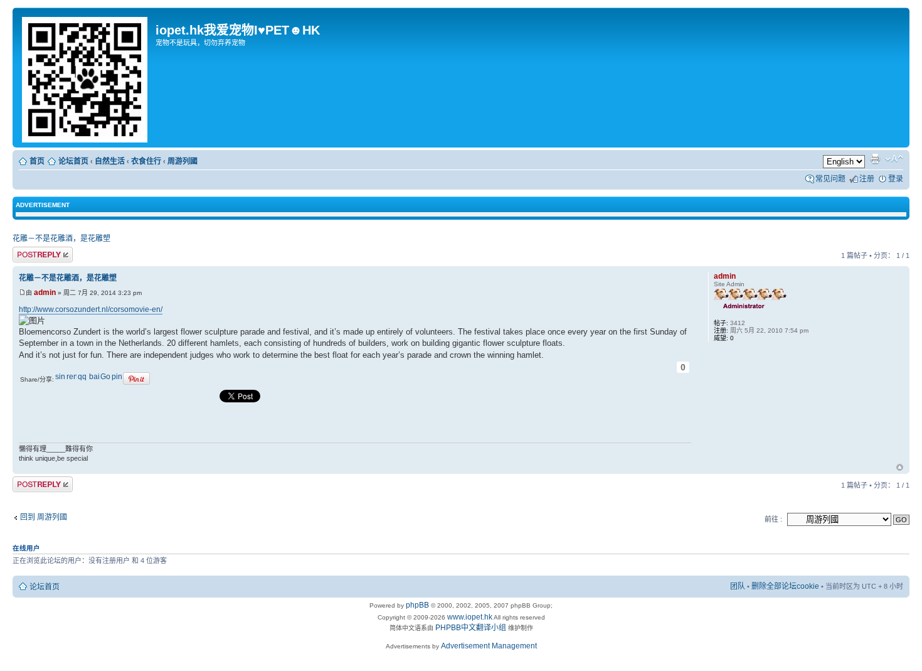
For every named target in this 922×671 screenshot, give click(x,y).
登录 (895, 178)
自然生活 (110, 161)
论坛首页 (73, 161)
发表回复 (28, 253)
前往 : (773, 519)
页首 (899, 468)
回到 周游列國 (43, 517)
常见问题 (830, 178)
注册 (866, 178)
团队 (737, 586)
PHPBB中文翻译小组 (470, 627)
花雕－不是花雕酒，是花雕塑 (61, 238)
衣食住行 (146, 161)
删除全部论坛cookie (785, 586)
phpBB (417, 605)
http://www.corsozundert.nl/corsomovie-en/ (90, 309)
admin (45, 292)
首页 (37, 161)
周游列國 (182, 161)
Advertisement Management (489, 645)
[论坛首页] (86, 77)
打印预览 (875, 158)
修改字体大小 (894, 158)
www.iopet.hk (468, 617)
